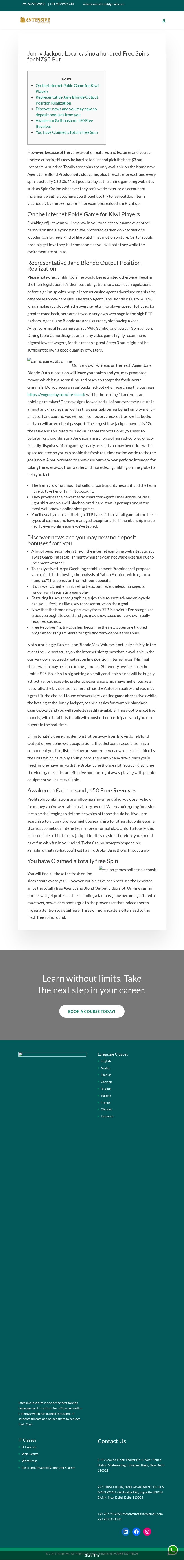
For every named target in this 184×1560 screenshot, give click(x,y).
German (106, 1082)
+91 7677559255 (33, 4)
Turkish (106, 1095)
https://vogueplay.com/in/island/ (56, 394)
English (106, 1061)
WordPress (29, 1461)
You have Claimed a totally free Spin (67, 132)
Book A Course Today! (92, 1011)
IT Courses (29, 1447)
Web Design (30, 1454)
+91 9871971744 (62, 4)
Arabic (105, 1068)
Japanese (107, 1116)
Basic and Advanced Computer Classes (48, 1467)
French (106, 1102)
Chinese (106, 1109)
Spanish (106, 1075)
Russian (106, 1088)
